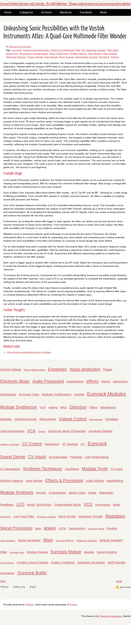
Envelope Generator (91, 562)
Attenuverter (47, 419)
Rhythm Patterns (11, 481)
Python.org (19, 586)
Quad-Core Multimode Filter (65, 50)
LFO (20, 504)
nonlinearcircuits (25, 419)
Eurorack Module (66, 551)
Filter (3, 552)
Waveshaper (96, 419)
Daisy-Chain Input (59, 53)
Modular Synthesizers (56, 394)
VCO (88, 504)
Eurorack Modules (106, 394)
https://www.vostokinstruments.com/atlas (29, 352)
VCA (31, 430)
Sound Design (12, 456)
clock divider (34, 481)
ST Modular (70, 444)
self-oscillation (7, 540)
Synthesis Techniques (42, 468)
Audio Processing (48, 381)
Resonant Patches (16, 57)
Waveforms (108, 407)
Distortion (77, 407)
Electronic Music (15, 381)
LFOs (62, 528)
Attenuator (106, 492)
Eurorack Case (29, 394)
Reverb (41, 492)
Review (112, 528)
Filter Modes (94, 53)
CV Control (32, 443)
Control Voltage (10, 369)
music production (85, 369)
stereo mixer (77, 492)
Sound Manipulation (34, 369)
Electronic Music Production (67, 431)
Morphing (104, 57)
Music (103, 12)
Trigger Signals (35, 57)
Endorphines (57, 492)
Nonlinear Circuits (90, 516)
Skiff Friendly (116, 562)
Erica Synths (67, 516)
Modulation (115, 516)
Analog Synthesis (63, 562)
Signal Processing (16, 528)
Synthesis (5, 516)
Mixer (48, 540)
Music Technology (39, 504)
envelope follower (101, 431)
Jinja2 (33, 586)
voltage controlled (9, 444)
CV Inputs (37, 456)
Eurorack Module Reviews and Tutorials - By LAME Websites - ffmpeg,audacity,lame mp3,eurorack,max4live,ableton (65, 4)
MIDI (63, 407)
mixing (53, 407)
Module (89, 552)
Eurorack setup (96, 528)
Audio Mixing (7, 562)
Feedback (7, 504)
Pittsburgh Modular (86, 540)
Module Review (37, 552)
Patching (76, 457)
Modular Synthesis (16, 492)
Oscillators (72, 469)
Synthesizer (8, 394)
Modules (6, 419)
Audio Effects (95, 481)
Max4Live (66, 12)
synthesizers (75, 381)
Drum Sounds (66, 57)
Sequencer (52, 444)
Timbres (114, 57)
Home (7, 12)
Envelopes (57, 369)
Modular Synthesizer (18, 407)
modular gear (17, 552)
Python (73, 604)
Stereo (105, 381)
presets (79, 394)
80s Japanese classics (94, 50)
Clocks (41, 431)
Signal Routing (107, 552)
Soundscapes (58, 457)
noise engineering (12, 431)
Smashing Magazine (111, 616)
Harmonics (120, 381)
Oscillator (111, 419)
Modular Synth (95, 468)
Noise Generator (29, 540)
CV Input (117, 469)
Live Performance (97, 457)
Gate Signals (51, 57)
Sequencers (77, 528)
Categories (26, 12)
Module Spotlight (111, 540)
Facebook (86, 12)
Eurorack (17, 50)
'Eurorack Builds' (32, 572)
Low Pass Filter (23, 516)
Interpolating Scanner (86, 57)
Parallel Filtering (78, 53)
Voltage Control (72, 418)
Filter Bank (112, 50)
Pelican (5, 586)
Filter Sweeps (110, 53)
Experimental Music (67, 504)
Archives (46, 12)
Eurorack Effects (65, 540)
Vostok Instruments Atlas (36, 50)
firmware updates (46, 516)
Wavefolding (115, 481)
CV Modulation (10, 469)
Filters (93, 407)
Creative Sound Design (32, 562)
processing (102, 504)
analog (50, 528)
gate (38, 528)
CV (83, 444)
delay (116, 504)
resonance (7, 573)
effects (92, 381)
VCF (43, 407)
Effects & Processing (20, 46)
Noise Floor (12, 53)
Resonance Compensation (34, 53)
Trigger (107, 369)
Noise (92, 492)
